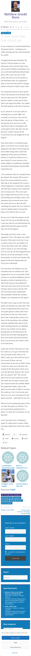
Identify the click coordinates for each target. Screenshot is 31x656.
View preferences (15, 647)
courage (6, 500)
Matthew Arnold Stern (15, 15)
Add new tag (7, 498)
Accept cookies (15, 638)
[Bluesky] (10, 25)
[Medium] (27, 25)
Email (7, 544)
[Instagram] (16, 25)
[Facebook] (7, 25)
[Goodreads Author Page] (24, 25)
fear (13, 500)
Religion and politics (7, 508)
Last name (9, 536)
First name (9, 528)
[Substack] (7, 29)
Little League (7, 503)
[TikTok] (18, 25)
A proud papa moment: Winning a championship (23, 510)
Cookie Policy (15, 652)
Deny (15, 642)
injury (20, 500)
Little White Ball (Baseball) (11, 495)
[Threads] (13, 25)
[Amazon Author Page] (21, 25)
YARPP (12, 490)
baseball (17, 498)
